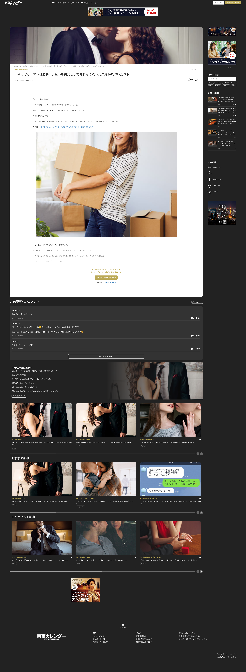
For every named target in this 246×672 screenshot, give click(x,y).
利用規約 (138, 633)
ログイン (218, 3)
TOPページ (96, 633)
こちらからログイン (109, 282)
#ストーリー (217, 83)
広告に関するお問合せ (100, 639)
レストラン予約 (60, 3)
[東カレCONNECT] (123, 11)
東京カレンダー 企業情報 (100, 642)
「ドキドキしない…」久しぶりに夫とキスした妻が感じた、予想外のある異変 (66, 127)
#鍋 (233, 85)
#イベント (231, 83)
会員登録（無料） (233, 3)
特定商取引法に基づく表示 (144, 642)
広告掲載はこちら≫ (232, 68)
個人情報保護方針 (141, 636)
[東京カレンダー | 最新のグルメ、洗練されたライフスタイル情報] (28, 3)
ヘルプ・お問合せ (98, 636)
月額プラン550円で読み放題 (106, 277)
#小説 (224, 83)
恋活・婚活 (74, 3)
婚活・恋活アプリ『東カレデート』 (190, 636)
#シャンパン (226, 85)
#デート (210, 85)
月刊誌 (86, 3)
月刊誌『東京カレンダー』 (187, 633)
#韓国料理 (217, 85)
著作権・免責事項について (144, 639)
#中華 (209, 83)
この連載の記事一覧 (19, 396)
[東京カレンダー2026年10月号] (85, 590)
